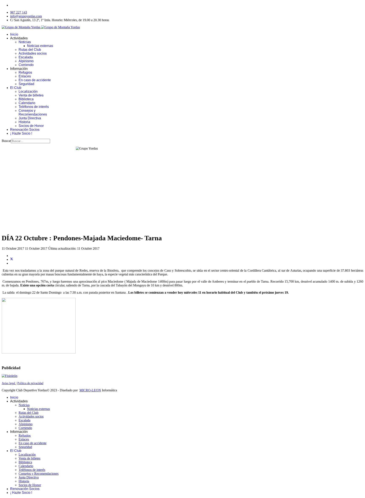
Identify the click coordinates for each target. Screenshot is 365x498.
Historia (24, 122)
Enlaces (25, 76)
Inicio (14, 34)
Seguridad (26, 84)
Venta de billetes (31, 95)
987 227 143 (18, 12)
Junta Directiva (30, 118)
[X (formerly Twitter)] (11, 259)
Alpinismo (26, 61)
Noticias (25, 42)
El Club (15, 87)
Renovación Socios (24, 129)
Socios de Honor (31, 126)
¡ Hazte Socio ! (21, 133)
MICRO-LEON (90, 390)
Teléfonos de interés (34, 107)
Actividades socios (33, 53)
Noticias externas (40, 46)
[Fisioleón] (9, 376)
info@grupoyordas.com (26, 16)
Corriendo (26, 65)
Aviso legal (9, 383)
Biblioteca (26, 99)
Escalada (26, 57)
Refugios (25, 72)
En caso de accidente (35, 80)
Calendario (27, 103)
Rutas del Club (30, 49)
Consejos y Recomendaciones (33, 112)
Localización (28, 91)
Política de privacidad (30, 383)
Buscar (6, 141)
